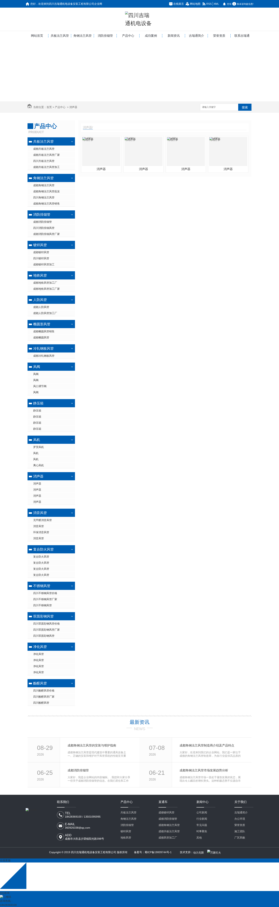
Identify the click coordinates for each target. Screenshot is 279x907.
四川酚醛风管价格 (43, 690)
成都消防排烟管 (42, 221)
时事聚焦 (201, 831)
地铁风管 (40, 275)
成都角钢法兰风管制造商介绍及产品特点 (207, 745)
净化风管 (40, 647)
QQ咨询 (4, 892)
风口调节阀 (39, 386)
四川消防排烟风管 (43, 227)
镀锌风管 (40, 245)
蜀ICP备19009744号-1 (158, 852)
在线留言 (178, 3)
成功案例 (151, 35)
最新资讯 (139, 722)
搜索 (245, 107)
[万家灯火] (214, 852)
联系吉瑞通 (242, 35)
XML (216, 3)
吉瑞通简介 (196, 35)
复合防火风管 (43, 549)
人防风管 (40, 300)
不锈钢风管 (41, 586)
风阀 (36, 367)
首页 (49, 107)
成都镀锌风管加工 (43, 264)
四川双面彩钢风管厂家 (46, 629)
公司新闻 (201, 812)
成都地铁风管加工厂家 (46, 288)
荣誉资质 (219, 35)
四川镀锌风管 (41, 258)
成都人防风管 (41, 307)
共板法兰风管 (60, 35)
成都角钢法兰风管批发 (46, 191)
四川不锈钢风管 (42, 605)
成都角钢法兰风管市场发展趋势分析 (204, 770)
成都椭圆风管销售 (43, 331)
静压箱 (38, 403)
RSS (209, 3)
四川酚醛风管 (41, 702)
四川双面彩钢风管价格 (46, 623)
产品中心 (128, 35)
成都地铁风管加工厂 (45, 282)
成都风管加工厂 (167, 837)
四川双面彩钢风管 (43, 635)
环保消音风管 (41, 532)
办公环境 (239, 818)
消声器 (73, 107)
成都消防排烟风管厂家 (46, 234)
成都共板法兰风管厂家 (46, 154)
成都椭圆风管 (41, 337)
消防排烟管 (105, 35)
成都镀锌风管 (41, 252)
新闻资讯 (174, 35)
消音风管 (40, 513)
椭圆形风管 (41, 324)
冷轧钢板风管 (43, 348)
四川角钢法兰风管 (43, 197)
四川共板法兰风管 (43, 160)
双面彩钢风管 (43, 616)
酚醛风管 (40, 683)
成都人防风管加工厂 (45, 313)
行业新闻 (201, 818)
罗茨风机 (38, 447)
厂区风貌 (239, 837)
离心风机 (38, 465)
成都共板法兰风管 (43, 148)
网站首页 (37, 35)
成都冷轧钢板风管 (43, 355)
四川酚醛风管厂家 (43, 696)
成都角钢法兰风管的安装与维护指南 (92, 745)
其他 (199, 837)
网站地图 (195, 3)
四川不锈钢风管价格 (45, 593)
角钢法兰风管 (82, 35)
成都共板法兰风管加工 (46, 167)
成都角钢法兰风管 (43, 185)
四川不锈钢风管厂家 (45, 599)
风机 (36, 440)
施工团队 (239, 831)
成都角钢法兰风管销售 (46, 203)
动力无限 (198, 852)
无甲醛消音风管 (42, 520)
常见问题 (201, 825)
